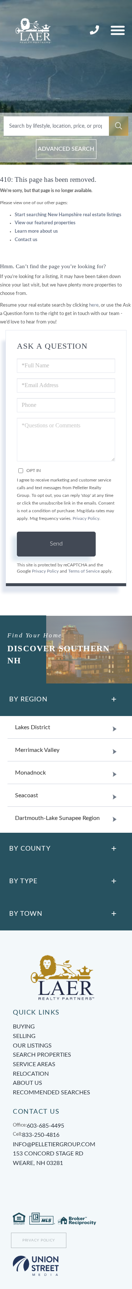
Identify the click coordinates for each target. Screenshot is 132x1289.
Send (56, 544)
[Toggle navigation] (118, 30)
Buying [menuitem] (24, 1027)
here (94, 305)
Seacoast (26, 795)
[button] (118, 126)
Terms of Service (84, 571)
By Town (26, 914)
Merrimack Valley (37, 750)
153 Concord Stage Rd (48, 1158)
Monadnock (30, 773)
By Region (28, 699)
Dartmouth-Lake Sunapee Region (57, 818)
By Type (23, 881)
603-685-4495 (45, 1126)
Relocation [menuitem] (31, 1074)
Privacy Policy (86, 518)
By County (30, 849)
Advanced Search (66, 149)
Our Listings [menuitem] (32, 1046)
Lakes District (32, 727)
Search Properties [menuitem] (42, 1055)
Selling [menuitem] (24, 1036)
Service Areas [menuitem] (34, 1064)
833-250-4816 (95, 30)
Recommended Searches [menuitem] (51, 1092)
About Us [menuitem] (27, 1083)
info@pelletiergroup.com (54, 1144)
